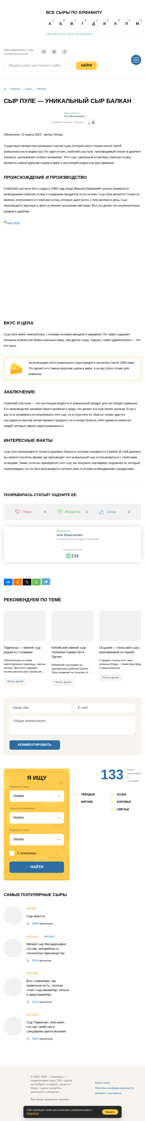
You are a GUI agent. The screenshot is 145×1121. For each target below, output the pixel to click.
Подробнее (33, 1113)
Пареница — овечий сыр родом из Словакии (22, 650)
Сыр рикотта (35, 916)
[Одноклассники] (17, 582)
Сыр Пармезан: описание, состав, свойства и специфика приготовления (46, 1027)
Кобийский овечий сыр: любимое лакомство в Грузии (69, 652)
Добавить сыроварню (108, 1093)
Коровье (124, 801)
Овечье (123, 809)
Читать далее (15, 681)
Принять (110, 1112)
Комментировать (35, 745)
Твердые (88, 794)
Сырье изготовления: (22, 808)
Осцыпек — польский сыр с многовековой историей (119, 650)
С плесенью (26, 853)
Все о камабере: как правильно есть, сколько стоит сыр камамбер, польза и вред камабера (47, 987)
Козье (121, 794)
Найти (86, 65)
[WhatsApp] (36, 582)
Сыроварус (14, 23)
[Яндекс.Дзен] (64, 52)
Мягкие (87, 801)
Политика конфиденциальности (114, 1087)
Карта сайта (102, 1082)
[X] (27, 582)
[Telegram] (46, 581)
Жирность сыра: (19, 829)
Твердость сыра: (19, 786)
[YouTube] (54, 52)
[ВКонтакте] (44, 52)
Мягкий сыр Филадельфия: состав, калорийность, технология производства (46, 948)
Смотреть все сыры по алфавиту (69, 34)
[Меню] (136, 60)
